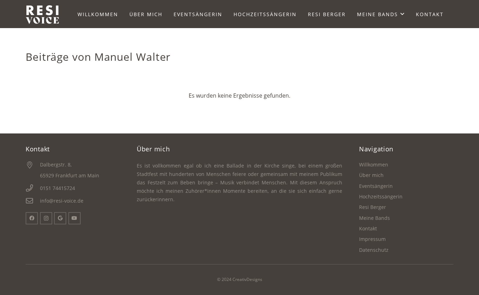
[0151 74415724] (33, 188)
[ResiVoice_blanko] (42, 14)
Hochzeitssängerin (381, 196)
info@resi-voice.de (61, 200)
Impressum (372, 239)
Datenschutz (374, 250)
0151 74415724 (57, 188)
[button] (402, 14)
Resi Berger (372, 207)
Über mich (371, 175)
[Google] (60, 218)
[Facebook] (32, 218)
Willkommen (373, 164)
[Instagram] (46, 218)
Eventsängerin (376, 186)
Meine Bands (374, 218)
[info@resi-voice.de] (33, 200)
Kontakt (368, 228)
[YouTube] (74, 218)
